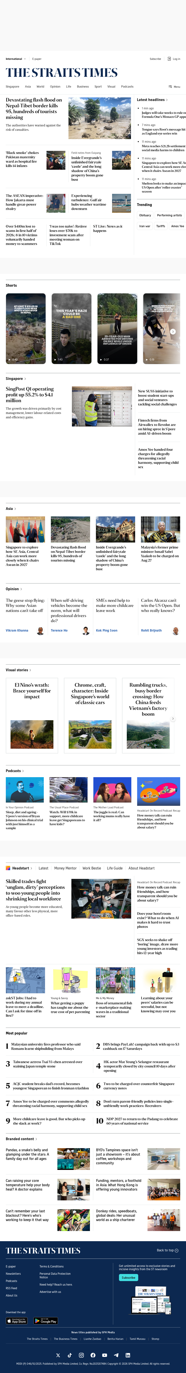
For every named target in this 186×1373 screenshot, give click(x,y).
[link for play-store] (46, 1320)
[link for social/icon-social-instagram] (81, 1355)
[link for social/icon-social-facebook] (93, 1355)
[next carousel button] (173, 332)
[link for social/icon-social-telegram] (116, 1355)
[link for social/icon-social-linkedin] (128, 1355)
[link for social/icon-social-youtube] (105, 1355)
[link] (61, 72)
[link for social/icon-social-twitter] (58, 1355)
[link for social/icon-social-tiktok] (70, 1355)
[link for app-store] (17, 1320)
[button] (16, 59)
